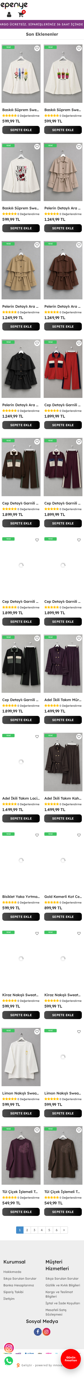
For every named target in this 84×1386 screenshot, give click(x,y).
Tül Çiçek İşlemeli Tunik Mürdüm (21, 1191)
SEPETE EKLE (21, 130)
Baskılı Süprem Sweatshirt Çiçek (21, 109)
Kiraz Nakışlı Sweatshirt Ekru (21, 995)
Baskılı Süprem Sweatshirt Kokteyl (63, 109)
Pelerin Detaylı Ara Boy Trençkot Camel (21, 306)
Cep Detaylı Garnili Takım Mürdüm (63, 503)
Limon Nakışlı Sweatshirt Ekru (21, 1093)
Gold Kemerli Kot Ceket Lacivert (63, 896)
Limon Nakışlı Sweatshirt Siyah (63, 1093)
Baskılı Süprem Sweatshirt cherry (21, 208)
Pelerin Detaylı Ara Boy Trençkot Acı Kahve (63, 306)
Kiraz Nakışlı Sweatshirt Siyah (63, 995)
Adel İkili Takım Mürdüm (63, 699)
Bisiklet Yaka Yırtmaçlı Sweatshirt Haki (21, 896)
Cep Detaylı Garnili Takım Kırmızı (63, 405)
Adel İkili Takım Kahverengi (63, 798)
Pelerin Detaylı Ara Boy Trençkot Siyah (21, 405)
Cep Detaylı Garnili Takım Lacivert (21, 601)
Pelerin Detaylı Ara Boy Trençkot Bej (63, 208)
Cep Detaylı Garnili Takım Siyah (21, 699)
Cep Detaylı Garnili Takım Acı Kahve (21, 503)
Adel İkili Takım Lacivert (21, 798)
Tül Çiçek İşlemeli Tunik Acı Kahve (63, 1191)
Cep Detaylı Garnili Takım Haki (63, 601)
